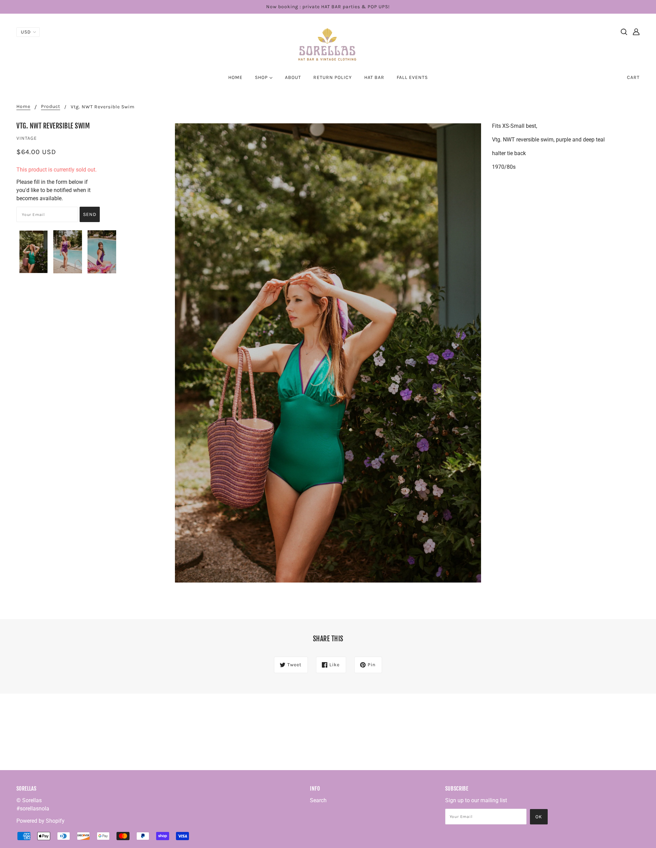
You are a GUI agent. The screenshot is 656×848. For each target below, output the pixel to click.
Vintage (26, 138)
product (50, 106)
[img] (624, 31)
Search (318, 800)
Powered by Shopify (40, 821)
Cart (633, 77)
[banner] (328, 44)
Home (23, 106)
